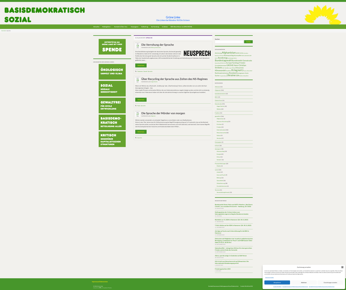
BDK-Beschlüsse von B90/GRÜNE (181, 26)
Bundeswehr (237, 60)
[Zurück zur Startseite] (173, 13)
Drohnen (219, 124)
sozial (216, 170)
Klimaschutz (240, 68)
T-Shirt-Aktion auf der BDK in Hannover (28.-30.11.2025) (233, 225)
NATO (240, 70)
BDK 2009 (249, 55)
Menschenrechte (221, 132)
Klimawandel (220, 70)
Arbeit (218, 172)
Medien (219, 166)
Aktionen (217, 87)
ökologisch (218, 149)
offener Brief (249, 70)
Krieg (234, 70)
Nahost (219, 135)
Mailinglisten (106, 26)
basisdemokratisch (220, 93)
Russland (233, 73)
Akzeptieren (277, 282)
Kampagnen (134, 26)
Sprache (150, 71)
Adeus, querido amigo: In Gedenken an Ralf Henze (231, 255)
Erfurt (222, 63)
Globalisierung (221, 183)
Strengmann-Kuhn (243, 73)
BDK (216, 97)
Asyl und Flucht (221, 175)
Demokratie (158, 47)
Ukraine (231, 75)
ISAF (223, 68)
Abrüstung (218, 53)
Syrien (217, 76)
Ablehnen (304, 282)
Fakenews (140, 71)
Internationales (221, 130)
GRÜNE (230, 65)
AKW (237, 53)
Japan (230, 68)
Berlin (216, 58)
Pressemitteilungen (220, 163)
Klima (233, 68)
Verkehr (219, 159)
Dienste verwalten (269, 277)
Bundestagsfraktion (232, 58)
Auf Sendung (155, 26)
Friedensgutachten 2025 (223, 269)
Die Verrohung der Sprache (157, 44)
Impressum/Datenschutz (100, 281)
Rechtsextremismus (222, 73)
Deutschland (217, 63)
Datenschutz (218, 100)
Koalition (228, 70)
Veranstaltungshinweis (223, 192)
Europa (229, 63)
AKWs (241, 53)
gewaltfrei (218, 116)
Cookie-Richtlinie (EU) (246, 286)
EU (225, 63)
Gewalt (145, 71)
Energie (219, 154)
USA (237, 75)
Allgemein (153, 116)
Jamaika (226, 68)
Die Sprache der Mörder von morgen (163, 113)
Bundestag (222, 58)
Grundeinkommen (220, 65)
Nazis (138, 105)
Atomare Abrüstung (222, 121)
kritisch (217, 145)
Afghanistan (229, 52)
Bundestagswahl (223, 60)
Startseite (3, 30)
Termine (217, 190)
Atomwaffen (238, 55)
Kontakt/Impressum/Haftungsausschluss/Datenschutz (295, 286)
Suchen (217, 39)
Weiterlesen (140, 65)
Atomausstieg (229, 55)
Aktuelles (96, 26)
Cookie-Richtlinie (277, 286)
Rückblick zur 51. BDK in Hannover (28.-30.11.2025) (231, 219)
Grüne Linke (173, 17)
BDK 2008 (244, 55)
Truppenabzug (223, 75)
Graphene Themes (107, 287)
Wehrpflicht (245, 75)
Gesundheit (220, 180)
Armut (221, 55)
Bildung (153, 47)
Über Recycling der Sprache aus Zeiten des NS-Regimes (174, 79)
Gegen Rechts (154, 81)
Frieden (242, 63)
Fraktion (217, 113)
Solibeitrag (144, 26)
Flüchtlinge (235, 63)
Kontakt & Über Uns (120, 26)
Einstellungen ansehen (330, 282)
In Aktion (165, 26)
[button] (342, 267)
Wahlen (241, 75)
